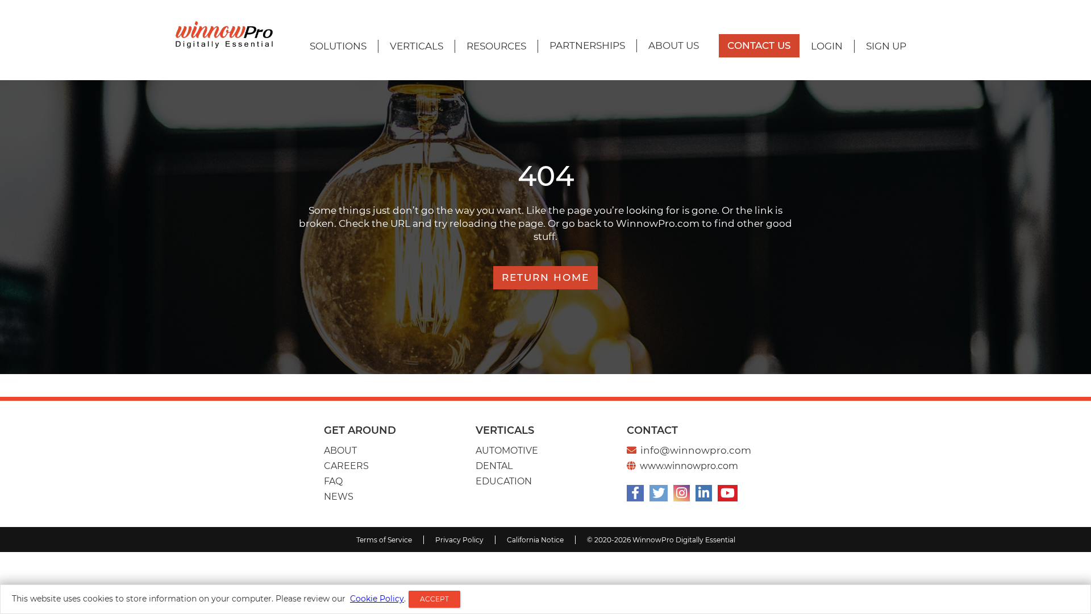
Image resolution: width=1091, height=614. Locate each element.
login (827, 46)
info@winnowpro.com (695, 450)
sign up (886, 46)
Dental (494, 465)
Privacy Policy (459, 540)
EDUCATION (504, 481)
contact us (759, 45)
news (338, 496)
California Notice (535, 540)
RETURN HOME (545, 277)
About (340, 450)
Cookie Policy (377, 599)
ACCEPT (434, 599)
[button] (338, 46)
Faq (333, 481)
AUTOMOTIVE (507, 450)
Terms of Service (384, 540)
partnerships (587, 45)
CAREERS (346, 465)
